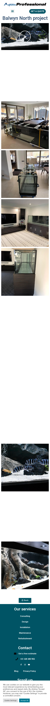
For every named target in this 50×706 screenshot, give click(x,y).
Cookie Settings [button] (10, 700)
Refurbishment (25, 638)
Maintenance (25, 633)
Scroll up (25, 680)
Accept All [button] (24, 700)
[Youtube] (29, 664)
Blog (16, 671)
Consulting (25, 616)
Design (25, 622)
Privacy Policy (29, 671)
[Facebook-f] (21, 664)
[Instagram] (25, 664)
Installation (25, 627)
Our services (25, 609)
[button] (13, 11)
